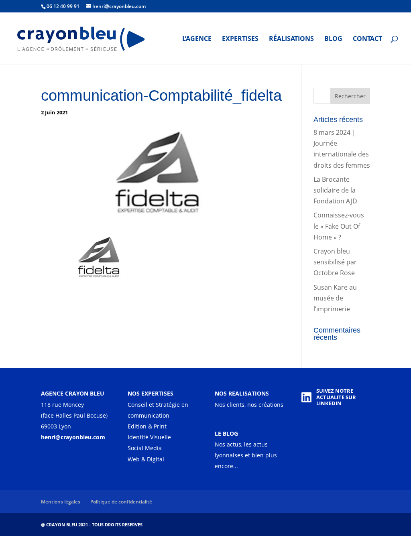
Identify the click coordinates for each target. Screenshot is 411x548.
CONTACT (367, 39)
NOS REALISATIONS (242, 393)
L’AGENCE (197, 39)
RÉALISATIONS (291, 39)
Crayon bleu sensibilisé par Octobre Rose (335, 262)
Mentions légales (60, 501)
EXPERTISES (240, 39)
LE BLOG (226, 433)
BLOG (333, 39)
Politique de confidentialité (121, 501)
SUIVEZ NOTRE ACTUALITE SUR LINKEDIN (336, 397)
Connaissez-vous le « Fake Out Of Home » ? (338, 226)
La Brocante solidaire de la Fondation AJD (335, 190)
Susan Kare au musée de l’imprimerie (335, 298)
